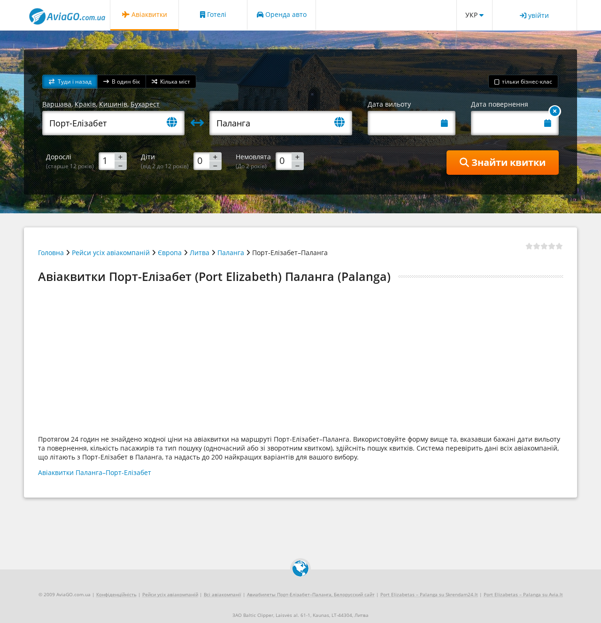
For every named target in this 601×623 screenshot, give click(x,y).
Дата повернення (499, 104)
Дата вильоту (389, 104)
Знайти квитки (507, 162)
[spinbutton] (113, 160)
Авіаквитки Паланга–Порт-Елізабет (94, 472)
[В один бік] (554, 111)
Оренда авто (285, 14)
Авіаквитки (148, 14)
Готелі (215, 14)
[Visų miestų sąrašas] (176, 122)
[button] (70, 81)
